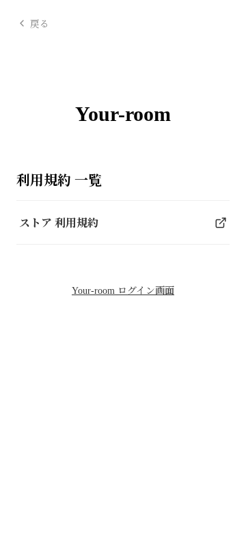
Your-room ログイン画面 (123, 291)
